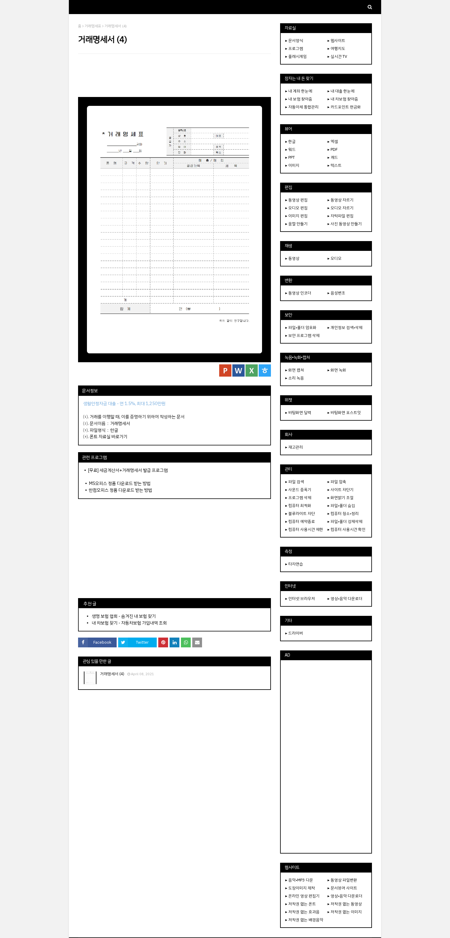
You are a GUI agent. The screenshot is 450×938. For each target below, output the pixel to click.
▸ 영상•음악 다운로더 (345, 598)
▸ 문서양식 (294, 40)
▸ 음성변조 (336, 293)
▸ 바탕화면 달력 (298, 412)
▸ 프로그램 (294, 48)
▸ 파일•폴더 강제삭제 (345, 521)
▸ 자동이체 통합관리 (302, 107)
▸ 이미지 (292, 165)
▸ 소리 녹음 (294, 378)
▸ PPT (290, 157)
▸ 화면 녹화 (337, 370)
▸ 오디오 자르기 (341, 208)
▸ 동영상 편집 (296, 200)
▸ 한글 (290, 141)
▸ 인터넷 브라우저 (300, 598)
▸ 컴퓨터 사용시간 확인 (347, 529)
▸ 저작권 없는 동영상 (345, 904)
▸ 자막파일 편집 (341, 216)
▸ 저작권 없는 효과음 (302, 912)
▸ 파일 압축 (337, 482)
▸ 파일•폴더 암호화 (301, 327)
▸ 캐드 (333, 157)
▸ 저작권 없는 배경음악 (304, 920)
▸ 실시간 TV (337, 56)
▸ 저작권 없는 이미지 (345, 912)
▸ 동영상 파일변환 (342, 880)
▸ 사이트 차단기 (341, 490)
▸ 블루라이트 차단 (300, 513)
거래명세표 (92, 26)
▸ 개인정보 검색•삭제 (345, 327)
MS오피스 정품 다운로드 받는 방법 (120, 483)
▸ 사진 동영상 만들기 (345, 224)
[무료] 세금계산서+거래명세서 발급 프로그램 (128, 470)
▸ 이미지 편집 (296, 216)
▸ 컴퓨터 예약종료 (300, 521)
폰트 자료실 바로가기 (108, 436)
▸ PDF (333, 149)
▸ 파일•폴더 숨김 (341, 505)
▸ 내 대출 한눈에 (341, 91)
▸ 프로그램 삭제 (298, 498)
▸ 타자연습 (294, 564)
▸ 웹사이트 (336, 40)
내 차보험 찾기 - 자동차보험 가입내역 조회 (129, 623)
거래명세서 (120, 423)
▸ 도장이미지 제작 (300, 888)
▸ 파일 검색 (294, 482)
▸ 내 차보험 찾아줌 (343, 99)
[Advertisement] (174, 75)
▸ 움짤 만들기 (296, 224)
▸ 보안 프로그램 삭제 (302, 335)
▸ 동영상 (292, 258)
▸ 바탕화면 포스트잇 (344, 412)
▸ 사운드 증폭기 (298, 490)
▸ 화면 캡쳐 (294, 370)
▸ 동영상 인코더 (298, 293)
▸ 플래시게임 (296, 56)
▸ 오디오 (335, 258)
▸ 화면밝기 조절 (341, 498)
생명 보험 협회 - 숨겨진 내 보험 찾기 (124, 616)
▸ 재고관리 (294, 447)
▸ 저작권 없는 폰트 (300, 904)
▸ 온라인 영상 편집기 (302, 896)
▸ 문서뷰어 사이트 (342, 888)
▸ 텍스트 (335, 165)
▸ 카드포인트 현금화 (344, 107)
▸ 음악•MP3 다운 (299, 880)
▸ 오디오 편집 (296, 208)
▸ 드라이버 (294, 633)
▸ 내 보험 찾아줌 (298, 99)
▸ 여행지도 (336, 48)
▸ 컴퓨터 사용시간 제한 (304, 529)
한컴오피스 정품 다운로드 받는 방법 (120, 490)
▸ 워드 (290, 149)
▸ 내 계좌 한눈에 (298, 91)
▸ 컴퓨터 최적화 (298, 505)
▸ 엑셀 (333, 141)
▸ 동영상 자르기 (341, 200)
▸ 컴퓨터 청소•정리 (343, 513)
